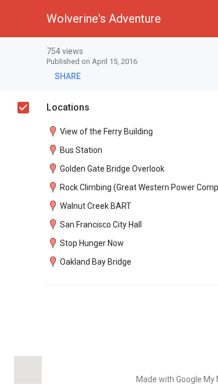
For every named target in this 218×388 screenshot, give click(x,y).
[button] (19, 19)
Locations (68, 107)
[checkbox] (23, 107)
